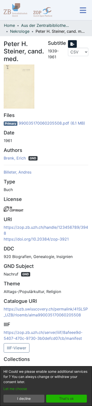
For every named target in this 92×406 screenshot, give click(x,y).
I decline (24, 398)
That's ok (66, 398)
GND (33, 158)
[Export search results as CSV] (72, 44)
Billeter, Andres (17, 172)
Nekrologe (19, 31)
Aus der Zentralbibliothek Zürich (45, 25)
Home (9, 25)
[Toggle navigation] (82, 10)
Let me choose (15, 389)
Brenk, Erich (15, 158)
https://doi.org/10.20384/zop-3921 (36, 239)
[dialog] (46, 386)
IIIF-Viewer (16, 347)
